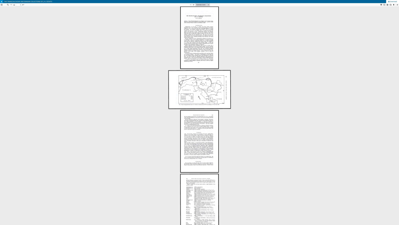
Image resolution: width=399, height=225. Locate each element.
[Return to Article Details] (1, 1)
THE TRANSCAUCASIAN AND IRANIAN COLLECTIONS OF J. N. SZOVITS (28, 1)
